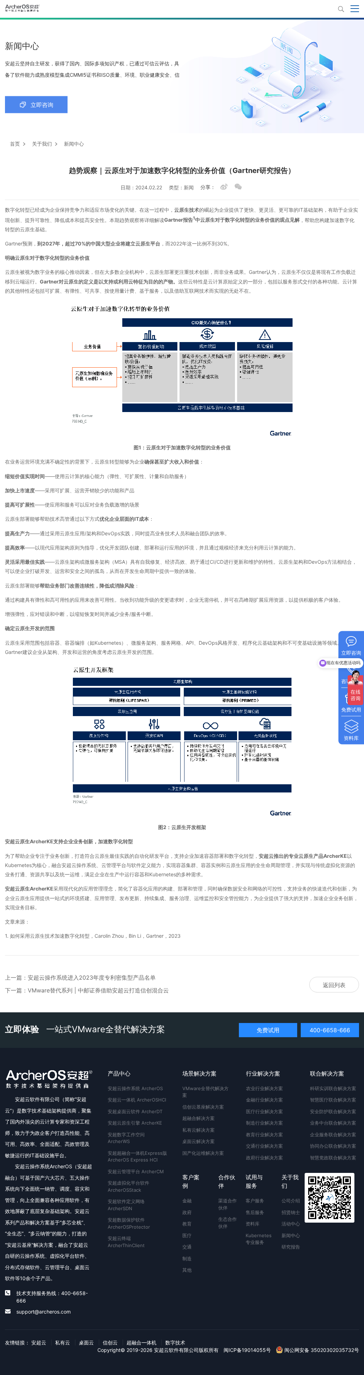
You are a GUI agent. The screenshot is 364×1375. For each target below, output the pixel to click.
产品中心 (119, 1073)
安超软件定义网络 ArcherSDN (126, 1204)
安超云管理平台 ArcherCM (136, 1171)
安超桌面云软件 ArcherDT (135, 1111)
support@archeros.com (43, 1312)
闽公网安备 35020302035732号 (321, 1350)
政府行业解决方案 (264, 1157)
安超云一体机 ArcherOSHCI (137, 1100)
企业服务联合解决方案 (333, 1134)
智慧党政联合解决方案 (333, 1157)
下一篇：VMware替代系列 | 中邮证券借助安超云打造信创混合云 (87, 990)
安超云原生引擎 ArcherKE (135, 1123)
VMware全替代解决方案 (205, 1092)
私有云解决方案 (198, 1130)
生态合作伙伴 (227, 1222)
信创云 (110, 1342)
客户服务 (255, 1200)
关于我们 (42, 144)
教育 (187, 1224)
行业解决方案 (263, 1073)
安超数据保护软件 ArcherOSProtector (129, 1223)
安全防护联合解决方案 (333, 1111)
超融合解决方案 (198, 1118)
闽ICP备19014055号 (247, 1350)
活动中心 (291, 1224)
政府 (187, 1212)
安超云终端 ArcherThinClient (126, 1241)
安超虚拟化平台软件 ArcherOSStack (128, 1186)
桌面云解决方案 (198, 1141)
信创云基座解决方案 (203, 1107)
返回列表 (334, 985)
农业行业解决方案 (264, 1088)
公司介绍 (291, 1200)
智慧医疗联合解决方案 (333, 1100)
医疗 (187, 1235)
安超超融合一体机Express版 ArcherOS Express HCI (137, 1156)
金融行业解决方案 (264, 1100)
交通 (187, 1247)
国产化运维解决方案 (203, 1153)
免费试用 (268, 1030)
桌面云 (86, 1342)
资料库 (252, 1224)
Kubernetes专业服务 (256, 1239)
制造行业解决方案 (264, 1123)
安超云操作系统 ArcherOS (135, 1088)
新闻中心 (291, 1235)
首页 (15, 144)
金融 (187, 1200)
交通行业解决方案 (264, 1146)
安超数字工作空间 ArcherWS (126, 1138)
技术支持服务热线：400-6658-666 (52, 1297)
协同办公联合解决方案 (333, 1146)
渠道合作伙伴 (227, 1204)
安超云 (38, 1342)
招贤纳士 (291, 1212)
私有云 (62, 1342)
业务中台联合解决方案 (333, 1123)
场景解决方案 (199, 1073)
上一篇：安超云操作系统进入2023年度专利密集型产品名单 (80, 977)
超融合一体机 (141, 1342)
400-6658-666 (330, 1030)
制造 (187, 1258)
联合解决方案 (327, 1073)
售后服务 (255, 1212)
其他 (187, 1270)
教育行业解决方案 (264, 1134)
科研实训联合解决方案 (333, 1088)
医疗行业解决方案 (264, 1111)
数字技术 (175, 1342)
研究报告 (291, 1247)
